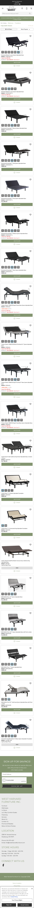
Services (4, 817)
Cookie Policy (14, 896)
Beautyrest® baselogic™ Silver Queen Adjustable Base (13, 270)
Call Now (17, 2)
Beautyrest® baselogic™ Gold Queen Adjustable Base (13, 163)
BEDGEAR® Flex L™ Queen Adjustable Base (11, 667)
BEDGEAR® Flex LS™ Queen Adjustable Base (11, 597)
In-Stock (4, 810)
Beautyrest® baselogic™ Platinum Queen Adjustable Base (14, 233)
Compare (18, 65)
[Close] (32, 888)
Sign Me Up (17, 786)
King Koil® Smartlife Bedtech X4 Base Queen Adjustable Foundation (16, 738)
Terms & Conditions (17, 883)
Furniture (4, 806)
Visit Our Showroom (17, 1)
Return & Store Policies (9, 826)
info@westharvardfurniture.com (15, 842)
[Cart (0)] (31, 8)
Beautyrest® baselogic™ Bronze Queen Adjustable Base (14, 128)
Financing (5, 815)
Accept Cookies (25, 905)
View (17, 568)
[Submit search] (30, 13)
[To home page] (11, 8)
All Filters (9, 29)
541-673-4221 (10, 840)
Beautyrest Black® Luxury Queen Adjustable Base (12, 55)
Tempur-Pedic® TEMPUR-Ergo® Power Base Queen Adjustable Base (17, 305)
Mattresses (10, 23)
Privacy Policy (17, 885)
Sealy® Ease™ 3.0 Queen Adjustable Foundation (12, 493)
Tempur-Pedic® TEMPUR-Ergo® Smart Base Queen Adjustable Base (16, 423)
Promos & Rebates (7, 824)
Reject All (8, 905)
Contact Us (5, 821)
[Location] (22, 8)
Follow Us (16, 4)
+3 (21, 52)
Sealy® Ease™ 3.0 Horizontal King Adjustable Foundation (14, 528)
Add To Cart (17, 62)
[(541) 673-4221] (27, 8)
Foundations (18, 23)
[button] (3, 8)
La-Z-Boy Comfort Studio (9, 812)
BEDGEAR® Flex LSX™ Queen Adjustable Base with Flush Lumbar (16, 632)
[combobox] (25, 29)
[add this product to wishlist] (30, 36)
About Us (4, 819)
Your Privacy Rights (17, 900)
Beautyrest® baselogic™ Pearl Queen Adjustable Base (13, 198)
